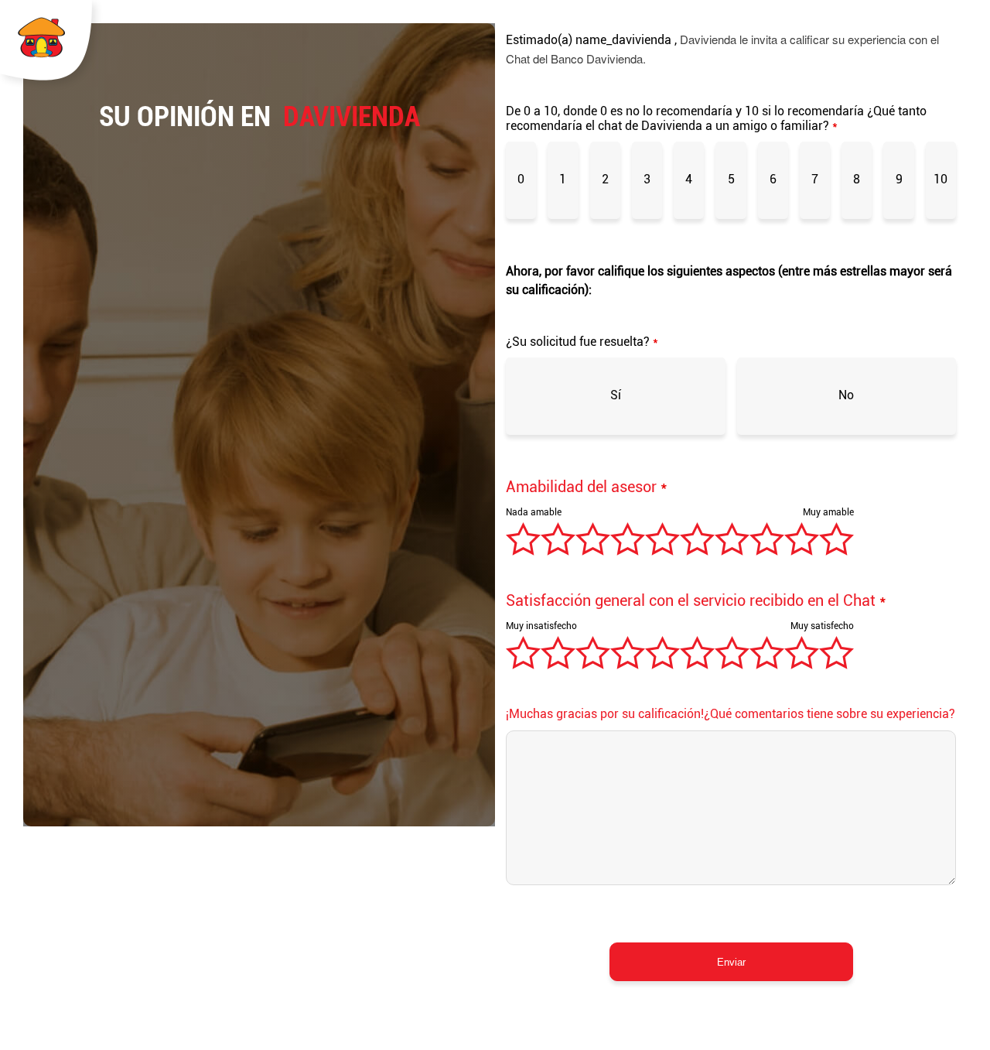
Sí (615, 395)
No (846, 395)
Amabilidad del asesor (586, 486)
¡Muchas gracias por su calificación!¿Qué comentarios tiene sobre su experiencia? (730, 713)
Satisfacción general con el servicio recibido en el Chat (696, 600)
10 (940, 179)
